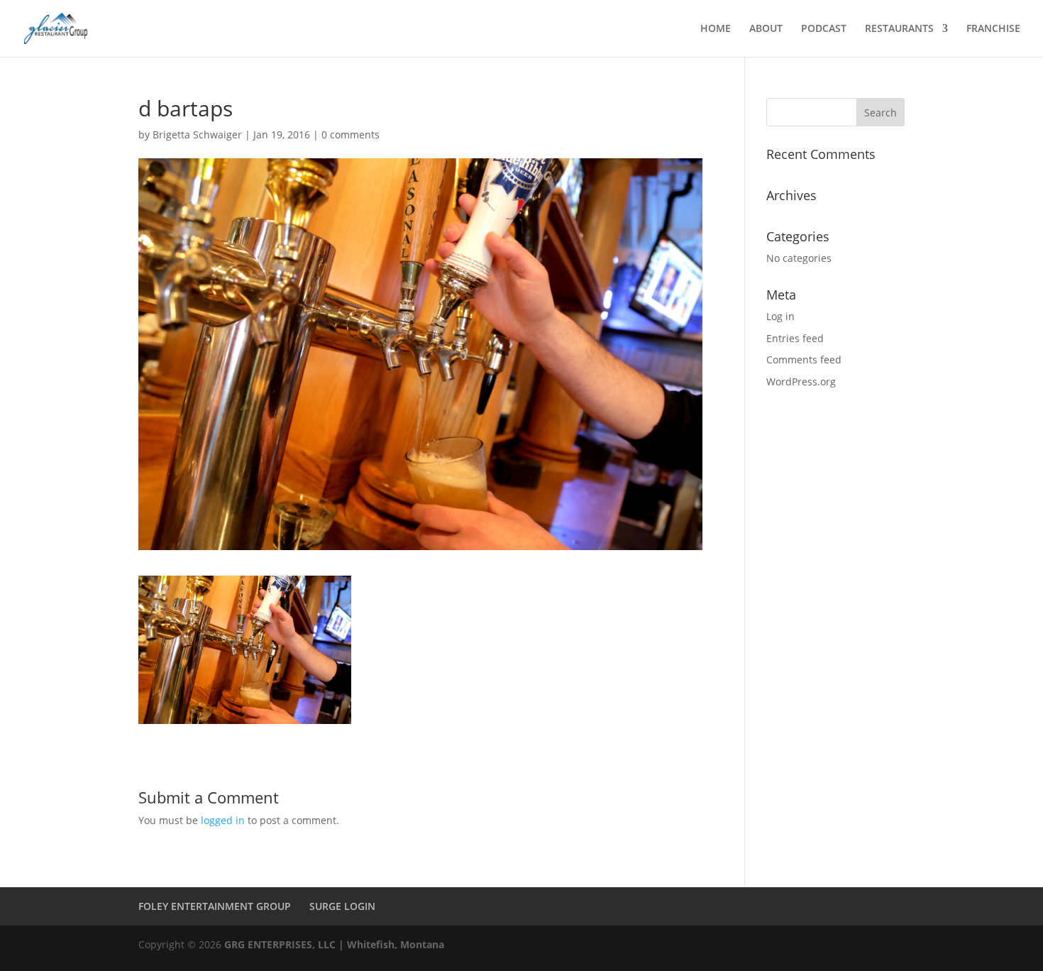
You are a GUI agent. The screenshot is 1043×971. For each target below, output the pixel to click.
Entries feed (795, 338)
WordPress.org (801, 381)
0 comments (350, 134)
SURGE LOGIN (342, 906)
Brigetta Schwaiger (197, 134)
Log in (780, 316)
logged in (223, 820)
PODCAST (823, 29)
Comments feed (803, 359)
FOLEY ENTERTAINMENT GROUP (214, 906)
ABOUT (766, 29)
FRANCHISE (993, 29)
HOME (715, 29)
